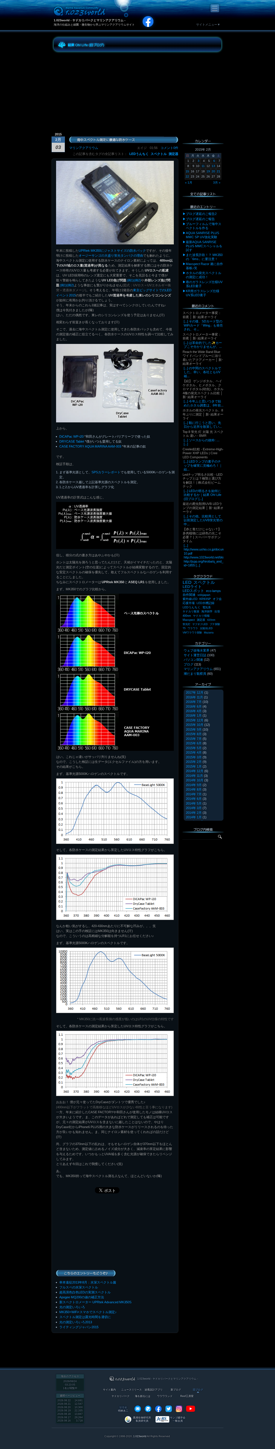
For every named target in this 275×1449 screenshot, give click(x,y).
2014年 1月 (194, 817)
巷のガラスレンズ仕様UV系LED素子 (204, 284)
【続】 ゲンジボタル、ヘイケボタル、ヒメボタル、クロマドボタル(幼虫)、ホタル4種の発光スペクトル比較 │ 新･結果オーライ (203, 389)
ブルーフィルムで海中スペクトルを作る (203, 226)
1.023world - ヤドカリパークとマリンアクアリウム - (89, 20)
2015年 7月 (194, 739)
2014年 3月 (194, 808)
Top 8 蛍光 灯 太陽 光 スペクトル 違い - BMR (203, 433)
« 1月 (188, 182)
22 (187, 176)
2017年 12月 (194, 692)
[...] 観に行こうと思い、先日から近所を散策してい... (203, 424)
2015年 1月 (194, 766)
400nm (187, 615)
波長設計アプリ (154, 1389)
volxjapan (203, 594)
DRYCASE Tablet (71, 441)
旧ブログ (198, 1389)
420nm (211, 619)
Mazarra (209, 632)
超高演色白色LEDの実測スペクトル (85, 1292)
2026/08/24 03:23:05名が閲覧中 (70, 1384)
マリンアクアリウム (83, 148)
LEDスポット (193, 591)
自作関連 (189, 594)
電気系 (206, 607)
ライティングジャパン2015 (78, 1327)
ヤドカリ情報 (201, 615)
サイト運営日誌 (195, 655)
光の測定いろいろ (72, 1307)
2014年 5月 (194, 803)
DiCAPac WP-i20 (71, 436)
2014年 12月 (194, 771)
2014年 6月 (194, 798)
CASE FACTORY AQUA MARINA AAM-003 (90, 446)
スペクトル (159, 154)
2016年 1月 (194, 715)
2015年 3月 (194, 757)
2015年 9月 (194, 729)
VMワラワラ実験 (192, 632)
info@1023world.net (137, 1409)
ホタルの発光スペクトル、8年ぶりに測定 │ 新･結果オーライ (203, 414)
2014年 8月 (194, 789)
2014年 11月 (194, 775)
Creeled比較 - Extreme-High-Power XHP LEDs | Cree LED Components (203, 453)
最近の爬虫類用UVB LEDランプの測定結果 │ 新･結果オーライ (203, 508)
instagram (179, 1409)
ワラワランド (165, 1396)
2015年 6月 (194, 743)
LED (187, 582)
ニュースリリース (131, 1389)
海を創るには (142, 1396)
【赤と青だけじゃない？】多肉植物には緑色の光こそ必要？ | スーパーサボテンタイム (202, 535)
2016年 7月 (194, 702)
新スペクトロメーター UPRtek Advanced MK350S (95, 1302)
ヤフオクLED (200, 624)
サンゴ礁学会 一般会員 (177, 1419)
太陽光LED (206, 628)
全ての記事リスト (203, 194)
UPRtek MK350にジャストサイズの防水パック (112, 250)
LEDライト (192, 586)
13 (213, 166)
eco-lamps (213, 591)
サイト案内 (109, 1389)
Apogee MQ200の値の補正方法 (81, 1297)
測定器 (173, 154)
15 (187, 171)
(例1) (130, 280)
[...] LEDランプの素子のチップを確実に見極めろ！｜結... (203, 465)
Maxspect (189, 619)
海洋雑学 (206, 611)
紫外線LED (190, 599)
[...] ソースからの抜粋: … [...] (202, 442)
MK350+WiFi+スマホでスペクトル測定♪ (88, 1312)
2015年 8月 (194, 734)
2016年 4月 (194, 711)
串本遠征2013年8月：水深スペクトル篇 (87, 1282)
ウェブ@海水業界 (196, 650)
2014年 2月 (194, 812)
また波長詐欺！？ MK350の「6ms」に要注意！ (204, 257)
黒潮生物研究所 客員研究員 (142, 1419)
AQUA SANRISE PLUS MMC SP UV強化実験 (202, 235)
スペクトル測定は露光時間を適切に (85, 1317)
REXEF (148, 1409)
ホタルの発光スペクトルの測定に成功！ (203, 275)
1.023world (139, 1436)
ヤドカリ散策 (191, 611)
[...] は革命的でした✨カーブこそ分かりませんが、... (203, 344)
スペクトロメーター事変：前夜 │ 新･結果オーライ (202, 315)
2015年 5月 (194, 748)
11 (203, 166)
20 (213, 171)
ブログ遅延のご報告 (200, 219)
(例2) (137, 280)
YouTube (190, 1409)
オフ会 (217, 599)
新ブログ (176, 1389)
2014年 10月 (194, 780)
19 (208, 171)
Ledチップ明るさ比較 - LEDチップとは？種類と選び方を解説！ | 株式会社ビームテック (203, 480)
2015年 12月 (194, 720)
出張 (217, 611)
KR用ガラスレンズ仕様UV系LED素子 (202, 293)
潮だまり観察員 (195, 673)
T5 (184, 628)
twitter (168, 1409)
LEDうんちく (139, 154)
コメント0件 (169, 148)
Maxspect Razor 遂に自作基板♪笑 (204, 266)
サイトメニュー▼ (208, 24)
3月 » (216, 182)
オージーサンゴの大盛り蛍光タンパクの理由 (111, 255)
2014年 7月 (194, 794)
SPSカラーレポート (106, 472)
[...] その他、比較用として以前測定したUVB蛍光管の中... (203, 520)
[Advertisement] (92, 85)
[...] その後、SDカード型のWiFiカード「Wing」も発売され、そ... (203, 325)
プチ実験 (215, 624)
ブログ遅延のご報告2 (201, 214)
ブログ (188, 664)
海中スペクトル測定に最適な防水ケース (106, 139)
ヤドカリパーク (121, 1396)
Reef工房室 (187, 1396)
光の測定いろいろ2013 (75, 1322)
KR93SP (205, 599)
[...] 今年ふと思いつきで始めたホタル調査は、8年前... (203, 403)
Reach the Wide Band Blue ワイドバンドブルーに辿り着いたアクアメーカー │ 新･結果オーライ (203, 357)
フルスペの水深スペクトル (78, 1287)
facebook (158, 1409)
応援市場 (189, 603)
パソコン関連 (193, 659)
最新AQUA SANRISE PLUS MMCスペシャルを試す (204, 246)
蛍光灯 (186, 624)
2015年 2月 (194, 762)
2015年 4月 (194, 752)
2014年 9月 (194, 785)
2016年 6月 (194, 706)
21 (218, 171)
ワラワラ (193, 628)
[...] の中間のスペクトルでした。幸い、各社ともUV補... (202, 372)
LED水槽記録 (205, 603)
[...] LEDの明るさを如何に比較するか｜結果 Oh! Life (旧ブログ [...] (202, 495)
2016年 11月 (194, 697)
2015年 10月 (194, 725)
